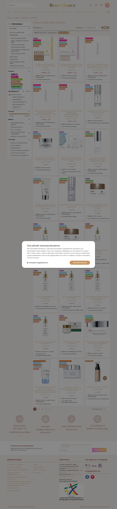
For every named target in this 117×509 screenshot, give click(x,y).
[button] (37, 263)
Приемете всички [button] (80, 262)
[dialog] (58, 254)
